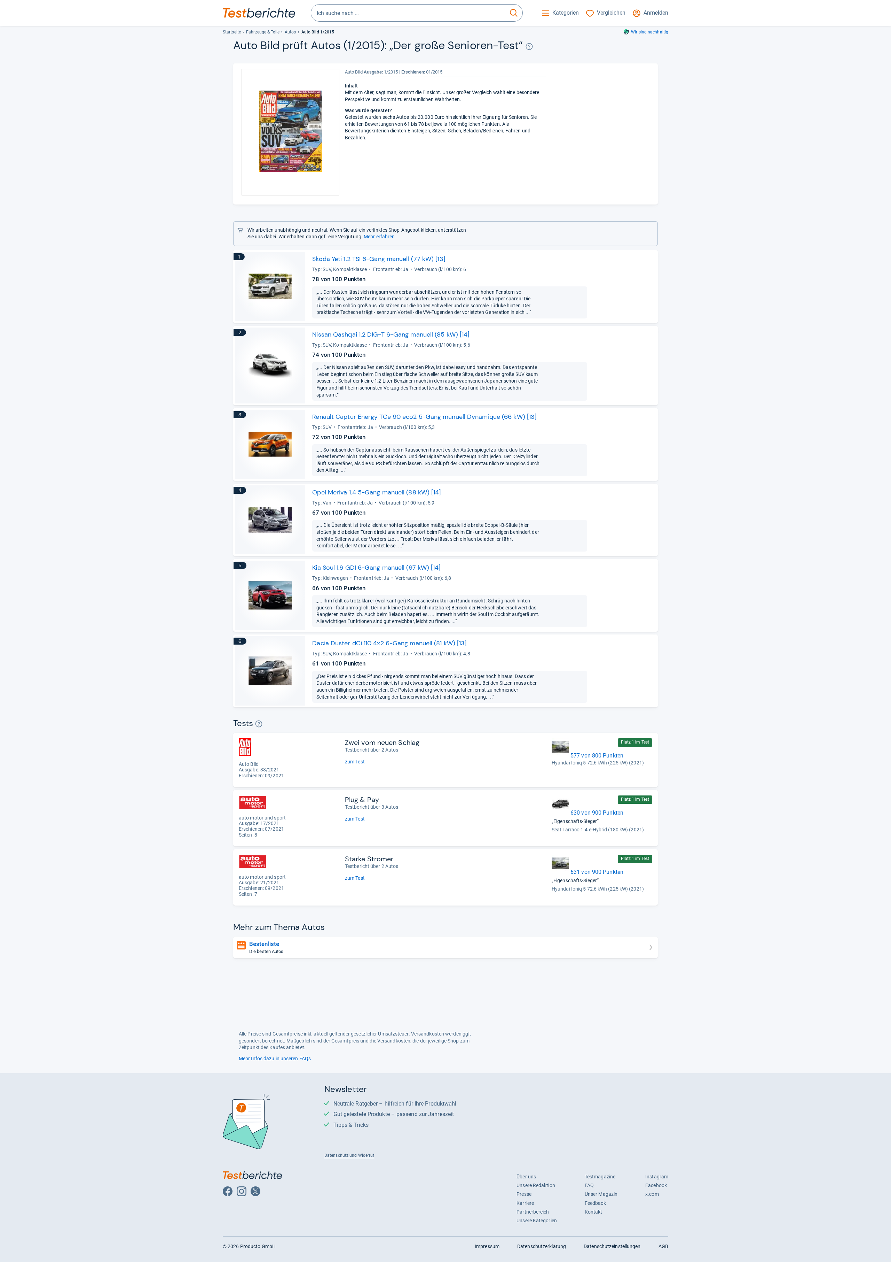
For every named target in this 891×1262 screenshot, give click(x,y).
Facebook (656, 1185)
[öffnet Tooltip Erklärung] (529, 46)
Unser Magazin (601, 1194)
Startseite (232, 32)
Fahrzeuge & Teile (262, 32)
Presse (524, 1194)
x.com (652, 1194)
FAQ (589, 1185)
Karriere (525, 1203)
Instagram (656, 1176)
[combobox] (408, 13)
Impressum (487, 1246)
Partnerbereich (533, 1212)
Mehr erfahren (379, 236)
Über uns (526, 1176)
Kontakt (593, 1212)
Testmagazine (600, 1176)
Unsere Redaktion (536, 1185)
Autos (290, 32)
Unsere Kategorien (537, 1220)
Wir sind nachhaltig (649, 32)
